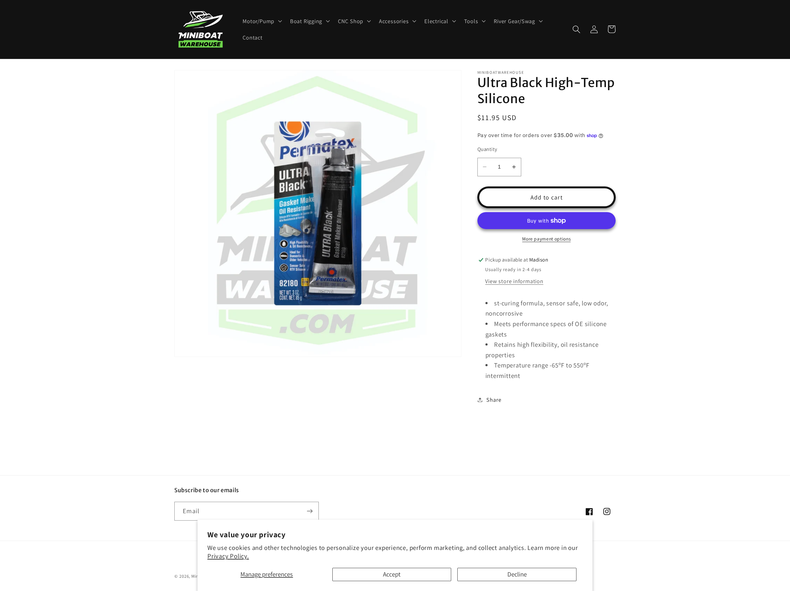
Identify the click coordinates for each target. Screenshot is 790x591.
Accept (392, 574)
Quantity (487, 149)
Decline (517, 574)
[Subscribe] (309, 511)
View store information (514, 281)
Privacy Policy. (228, 556)
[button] (261, 21)
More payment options (546, 239)
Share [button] (493, 399)
